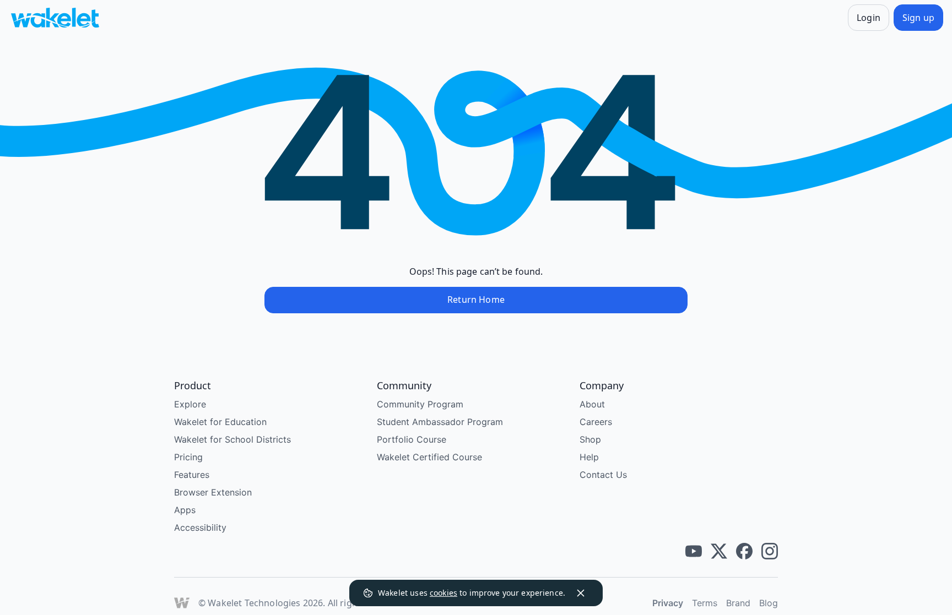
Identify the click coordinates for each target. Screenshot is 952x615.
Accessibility (200, 527)
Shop (590, 439)
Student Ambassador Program (440, 421)
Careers (596, 421)
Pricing (188, 456)
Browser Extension (213, 492)
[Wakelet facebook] (744, 551)
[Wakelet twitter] (719, 551)
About (592, 404)
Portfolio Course (411, 439)
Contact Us (603, 474)
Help (589, 456)
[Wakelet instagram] (769, 551)
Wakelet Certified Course (429, 456)
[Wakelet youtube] (693, 551)
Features (191, 474)
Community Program (420, 404)
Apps (185, 509)
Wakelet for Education (220, 421)
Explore (190, 404)
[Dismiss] (580, 593)
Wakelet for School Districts (232, 439)
